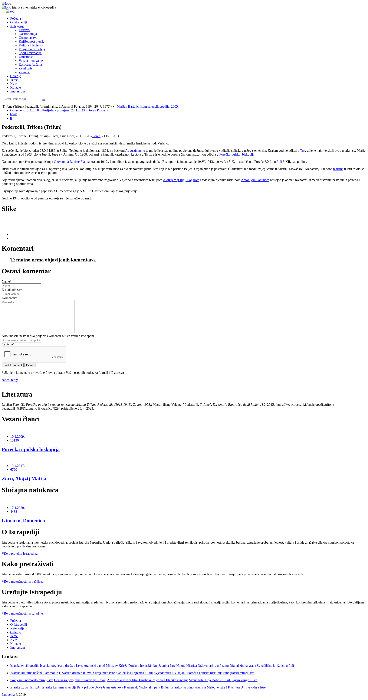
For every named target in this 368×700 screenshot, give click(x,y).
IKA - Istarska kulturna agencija (54, 687)
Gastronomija (28, 34)
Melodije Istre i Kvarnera (223, 687)
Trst (302, 150)
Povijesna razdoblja (32, 49)
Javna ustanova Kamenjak (120, 687)
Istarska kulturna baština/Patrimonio (34, 673)
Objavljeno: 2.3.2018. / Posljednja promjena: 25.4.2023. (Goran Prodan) (59, 110)
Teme (14, 80)
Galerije (15, 76)
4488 (13, 511)
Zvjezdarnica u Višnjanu (170, 673)
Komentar (9, 298)
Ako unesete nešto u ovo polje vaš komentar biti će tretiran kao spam (48, 336)
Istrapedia (9, 694)
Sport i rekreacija (30, 53)
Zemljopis (25, 68)
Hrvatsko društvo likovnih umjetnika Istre (87, 673)
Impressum (17, 91)
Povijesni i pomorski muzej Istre (31, 680)
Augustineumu (135, 150)
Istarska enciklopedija (24, 665)
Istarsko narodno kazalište (188, 687)
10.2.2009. (17, 436)
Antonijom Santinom (255, 180)
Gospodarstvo (28, 37)
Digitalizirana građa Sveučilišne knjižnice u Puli (262, 665)
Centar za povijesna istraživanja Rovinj (80, 680)
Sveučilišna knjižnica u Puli (134, 673)
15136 (14, 440)
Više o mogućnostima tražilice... (23, 581)
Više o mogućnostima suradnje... (23, 613)
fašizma (338, 169)
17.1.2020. (17, 507)
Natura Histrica (186, 665)
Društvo (24, 30)
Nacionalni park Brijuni (154, 687)
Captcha (8, 344)
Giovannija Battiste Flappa (72, 161)
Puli (279, 161)
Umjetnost (26, 57)
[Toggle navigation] (3, 12)
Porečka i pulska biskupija (31, 449)
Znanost (24, 72)
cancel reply (10, 380)
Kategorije (17, 26)
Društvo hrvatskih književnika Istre (151, 665)
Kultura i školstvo (31, 45)
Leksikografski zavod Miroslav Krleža (102, 665)
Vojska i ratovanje (31, 60)
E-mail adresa (12, 290)
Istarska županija (21, 687)
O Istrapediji (18, 22)
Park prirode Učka (89, 687)
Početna (15, 18)
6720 (13, 469)
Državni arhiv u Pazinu (213, 665)
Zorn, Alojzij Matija (24, 478)
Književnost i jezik (31, 41)
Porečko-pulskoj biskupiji (236, 154)
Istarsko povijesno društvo (57, 665)
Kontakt (15, 87)
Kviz (13, 83)
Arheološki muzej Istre (122, 680)
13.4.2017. (17, 466)
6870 (13, 114)
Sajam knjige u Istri (244, 680)
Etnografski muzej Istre (238, 673)
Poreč (96, 136)
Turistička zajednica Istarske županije (163, 680)
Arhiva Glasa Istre (253, 687)
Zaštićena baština (30, 64)
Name (7, 281)
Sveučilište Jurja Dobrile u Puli (210, 680)
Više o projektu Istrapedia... (20, 553)
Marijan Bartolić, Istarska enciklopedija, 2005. (148, 106)
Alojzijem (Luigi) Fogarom (181, 180)
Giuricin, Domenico (23, 520)
